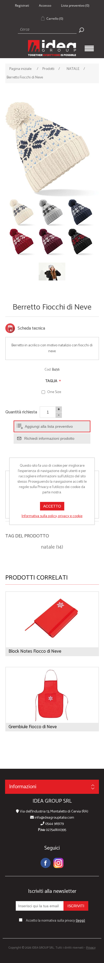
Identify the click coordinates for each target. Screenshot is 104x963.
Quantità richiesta (21, 412)
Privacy (90, 947)
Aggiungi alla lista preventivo (49, 426)
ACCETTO (52, 506)
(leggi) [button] (80, 921)
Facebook (46, 863)
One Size (54, 392)
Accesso (45, 5)
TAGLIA (52, 381)
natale (48, 547)
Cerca (81, 30)
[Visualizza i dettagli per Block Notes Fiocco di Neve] (52, 619)
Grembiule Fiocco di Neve (33, 727)
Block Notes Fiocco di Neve (35, 651)
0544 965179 (54, 824)
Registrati (22, 5)
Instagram (58, 863)
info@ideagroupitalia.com (54, 818)
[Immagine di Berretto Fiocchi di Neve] (52, 149)
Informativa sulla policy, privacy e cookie (52, 516)
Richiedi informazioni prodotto (49, 438)
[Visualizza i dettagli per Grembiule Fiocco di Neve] (52, 695)
